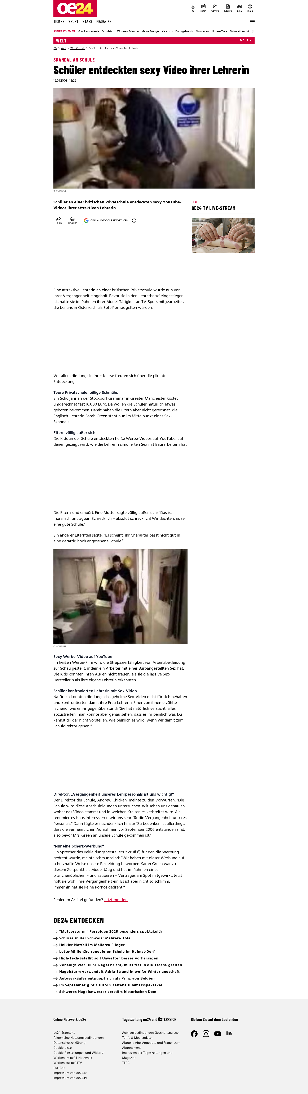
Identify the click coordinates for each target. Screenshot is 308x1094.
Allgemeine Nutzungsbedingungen (78, 1038)
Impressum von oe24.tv (70, 1078)
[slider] (212, 246)
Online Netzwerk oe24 (69, 1019)
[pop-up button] (241, 246)
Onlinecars (202, 31)
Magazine (103, 21)
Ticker (58, 21)
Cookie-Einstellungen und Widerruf (78, 1053)
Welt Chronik (77, 48)
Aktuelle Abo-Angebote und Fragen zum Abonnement (151, 1045)
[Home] (55, 48)
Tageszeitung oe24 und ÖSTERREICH (149, 1019)
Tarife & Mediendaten (137, 1038)
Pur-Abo (59, 1068)
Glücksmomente (88, 31)
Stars (87, 21)
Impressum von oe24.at (70, 1073)
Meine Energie (150, 31)
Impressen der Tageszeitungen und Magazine (147, 1055)
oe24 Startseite (64, 1033)
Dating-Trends (184, 31)
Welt (61, 41)
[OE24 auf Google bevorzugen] (134, 220)
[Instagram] (206, 1033)
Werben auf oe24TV (67, 1063)
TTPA (125, 1063)
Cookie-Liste (62, 1048)
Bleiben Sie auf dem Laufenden (214, 1019)
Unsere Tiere (219, 31)
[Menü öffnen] (252, 22)
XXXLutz (167, 31)
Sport (73, 21)
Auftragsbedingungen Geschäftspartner (151, 1033)
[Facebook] (194, 1033)
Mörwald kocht (239, 31)
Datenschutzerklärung (69, 1043)
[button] (198, 246)
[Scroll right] (252, 32)
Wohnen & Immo (128, 31)
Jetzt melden (116, 900)
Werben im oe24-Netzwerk (72, 1058)
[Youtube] (217, 1033)
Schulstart (108, 31)
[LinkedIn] (229, 1033)
